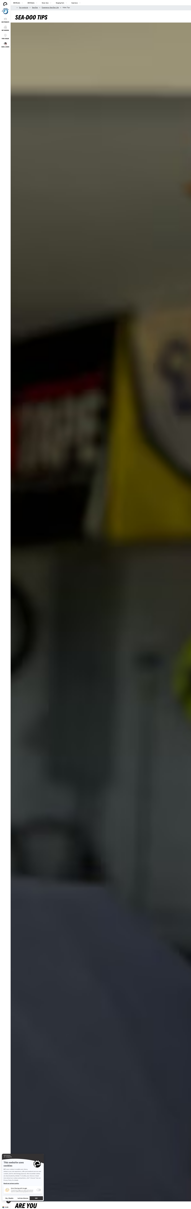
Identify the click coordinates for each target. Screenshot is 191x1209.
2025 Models (31, 3)
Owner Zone (45, 3)
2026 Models (16, 3)
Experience (75, 3)
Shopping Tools (60, 3)
